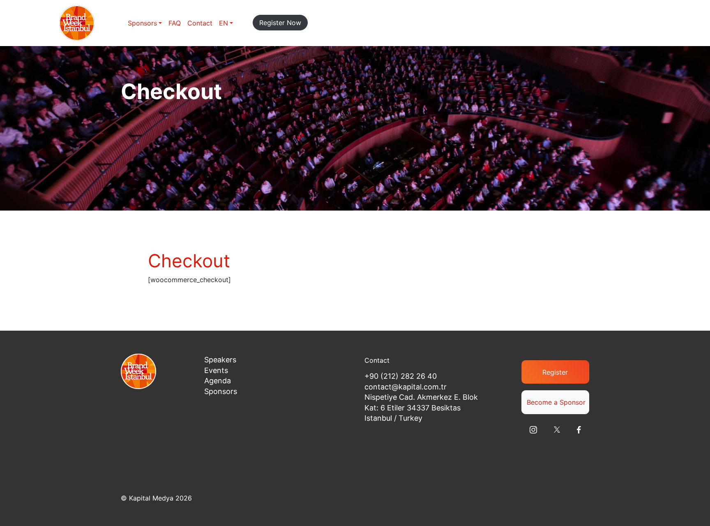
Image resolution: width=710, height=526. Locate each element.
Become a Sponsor (556, 402)
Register (555, 372)
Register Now (280, 23)
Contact (199, 23)
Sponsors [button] (142, 23)
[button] (226, 23)
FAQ (174, 23)
